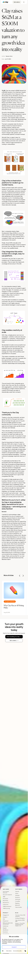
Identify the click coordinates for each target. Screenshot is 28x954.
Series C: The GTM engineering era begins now (19, 924)
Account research (7, 894)
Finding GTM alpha (20, 918)
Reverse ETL (6, 902)
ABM (4, 896)
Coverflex (17, 901)
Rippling (17, 903)
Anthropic (17, 899)
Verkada (17, 895)
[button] (19, 575)
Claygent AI (6, 915)
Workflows (5, 930)
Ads (4, 919)
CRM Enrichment (7, 906)
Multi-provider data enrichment (8, 923)
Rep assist (5, 900)
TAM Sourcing (6, 908)
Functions (5, 932)
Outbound (5, 904)
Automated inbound (6, 892)
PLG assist (5, 898)
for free (4, 502)
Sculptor (5, 917)
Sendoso (17, 897)
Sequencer (5, 921)
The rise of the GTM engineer (20, 915)
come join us (6, 507)
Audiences (5, 926)
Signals (5, 928)
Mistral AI (17, 905)
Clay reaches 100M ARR (19, 921)
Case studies (18, 907)
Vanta (16, 893)
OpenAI (17, 891)
